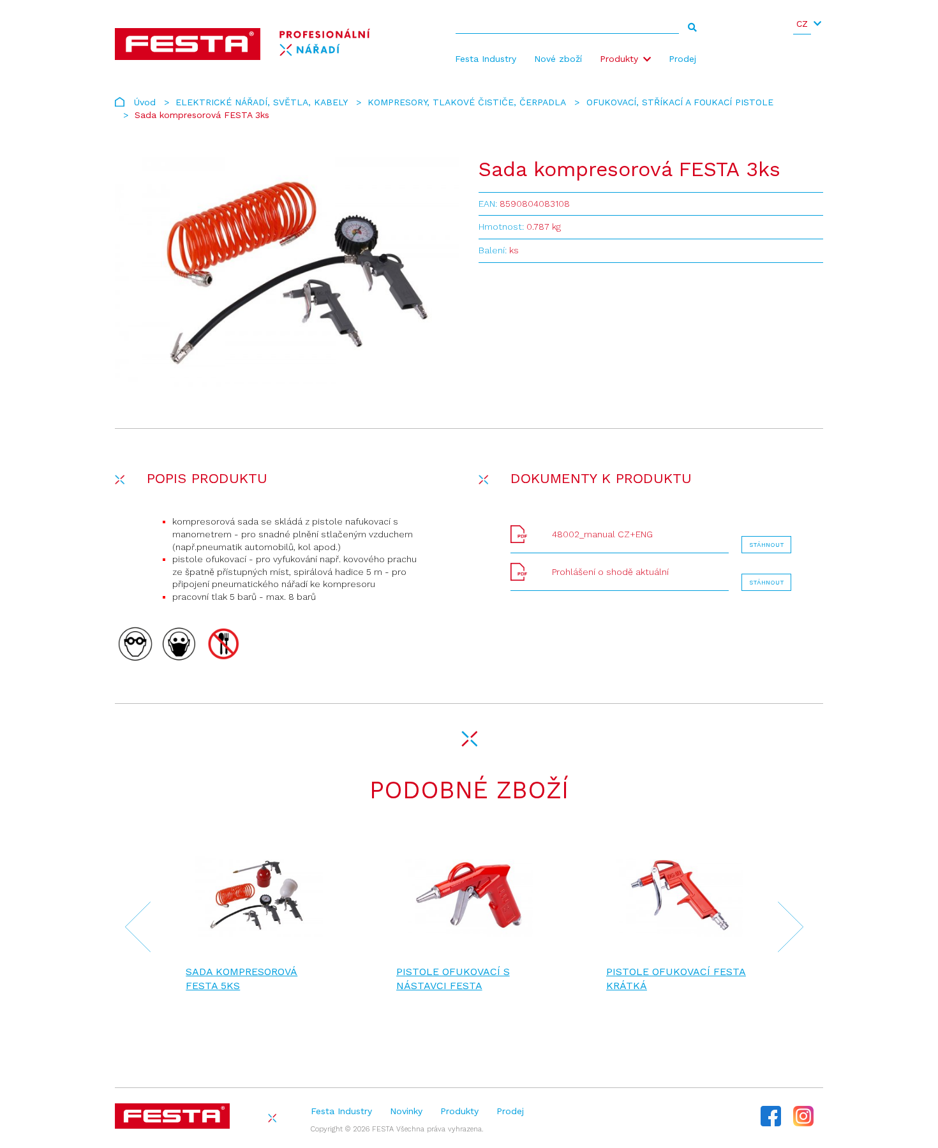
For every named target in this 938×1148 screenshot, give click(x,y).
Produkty (619, 59)
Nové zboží (558, 59)
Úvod (145, 102)
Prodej (682, 59)
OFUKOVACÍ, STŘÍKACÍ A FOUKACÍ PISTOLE (679, 102)
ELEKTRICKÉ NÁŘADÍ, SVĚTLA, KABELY (261, 102)
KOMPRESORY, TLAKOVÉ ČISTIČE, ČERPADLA (467, 102)
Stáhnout (766, 544)
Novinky (406, 1111)
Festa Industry (485, 59)
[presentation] (130, 928)
